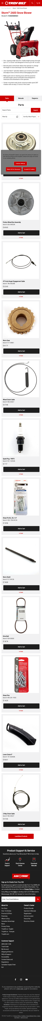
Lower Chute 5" (7, 754)
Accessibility (5, 957)
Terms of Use (24, 1017)
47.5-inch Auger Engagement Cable (14, 281)
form (15, 892)
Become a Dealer (29, 921)
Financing (4, 916)
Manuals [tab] (21, 98)
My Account (5, 949)
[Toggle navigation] (2, 3)
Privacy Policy (28, 889)
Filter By (4, 116)
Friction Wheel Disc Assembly (12, 222)
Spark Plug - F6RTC (9, 459)
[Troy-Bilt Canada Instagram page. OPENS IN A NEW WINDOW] (21, 981)
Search (35, 110)
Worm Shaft (6, 577)
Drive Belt (6, 636)
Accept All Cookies (29, 169)
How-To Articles (6, 911)
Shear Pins (6, 695)
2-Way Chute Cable (9, 814)
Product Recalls (29, 908)
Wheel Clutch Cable (9, 399)
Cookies (23, 1016)
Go (38, 899)
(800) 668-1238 (6, 944)
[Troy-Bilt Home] (16, 3)
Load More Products (21, 836)
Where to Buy (5, 918)
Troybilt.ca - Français (7, 931)
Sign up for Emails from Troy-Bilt (12, 882)
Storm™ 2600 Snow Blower (20, 8)
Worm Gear (6, 340)
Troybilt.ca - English (7, 929)
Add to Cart (21, 233)
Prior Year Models (6, 8)
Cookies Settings (20, 163)
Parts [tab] (7, 98)
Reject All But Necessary (13, 169)
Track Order (5, 946)
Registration (27, 913)
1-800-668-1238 (21, 989)
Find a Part (27, 918)
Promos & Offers (6, 913)
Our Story (4, 908)
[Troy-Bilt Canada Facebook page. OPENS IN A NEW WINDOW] (15, 981)
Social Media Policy (31, 1016)
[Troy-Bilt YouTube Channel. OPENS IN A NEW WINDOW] (26, 981)
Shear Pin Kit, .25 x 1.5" (10, 518)
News (3, 924)
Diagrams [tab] (35, 98)
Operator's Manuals (30, 911)
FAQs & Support (6, 954)
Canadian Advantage (7, 921)
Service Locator (29, 916)
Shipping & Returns (7, 952)
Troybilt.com (5, 934)
